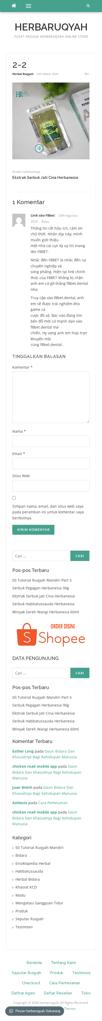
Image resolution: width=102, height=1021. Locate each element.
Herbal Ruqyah (22, 74)
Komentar (22, 367)
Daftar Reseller (58, 993)
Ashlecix (19, 802)
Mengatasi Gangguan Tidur (39, 902)
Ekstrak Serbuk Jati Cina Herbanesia (45, 177)
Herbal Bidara (27, 879)
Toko (86, 993)
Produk (21, 911)
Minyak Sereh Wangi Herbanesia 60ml (45, 611)
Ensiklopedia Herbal (32, 863)
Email (18, 453)
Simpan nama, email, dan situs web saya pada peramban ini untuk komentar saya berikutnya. (48, 512)
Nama (19, 431)
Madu (20, 895)
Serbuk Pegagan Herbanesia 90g (40, 587)
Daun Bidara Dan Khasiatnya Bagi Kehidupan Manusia (46, 772)
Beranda (34, 962)
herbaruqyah (51, 27)
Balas (45, 221)
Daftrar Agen (23, 993)
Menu (26, 5)
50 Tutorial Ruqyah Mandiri (39, 847)
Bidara (21, 855)
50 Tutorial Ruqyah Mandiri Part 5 (42, 580)
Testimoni (24, 926)
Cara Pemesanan (53, 802)
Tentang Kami (63, 962)
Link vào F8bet (43, 215)
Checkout (31, 983)
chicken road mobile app (34, 766)
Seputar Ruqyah (29, 918)
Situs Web (21, 475)
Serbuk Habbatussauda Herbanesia (43, 603)
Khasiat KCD (26, 887)
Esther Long (23, 751)
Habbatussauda (29, 871)
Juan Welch (22, 787)
